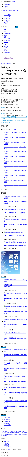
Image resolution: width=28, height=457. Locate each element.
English (5, 7)
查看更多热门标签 (8, 58)
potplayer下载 (9, 431)
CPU (2, 435)
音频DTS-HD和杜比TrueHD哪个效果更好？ (15, 381)
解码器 (5, 35)
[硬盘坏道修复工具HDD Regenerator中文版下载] (15, 321)
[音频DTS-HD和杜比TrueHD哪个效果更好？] (15, 378)
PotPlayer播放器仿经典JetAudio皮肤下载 (14, 213)
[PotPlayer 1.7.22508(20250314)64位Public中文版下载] (15, 134)
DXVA (16, 129)
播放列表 (7, 434)
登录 (13, 1)
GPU (5, 43)
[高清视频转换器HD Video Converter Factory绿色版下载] (15, 281)
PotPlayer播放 (7, 40)
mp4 (13, 129)
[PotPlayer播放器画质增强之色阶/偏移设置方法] (15, 389)
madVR (24, 432)
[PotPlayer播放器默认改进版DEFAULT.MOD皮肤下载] (15, 198)
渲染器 (5, 50)
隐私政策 (6, 445)
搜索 (16, 26)
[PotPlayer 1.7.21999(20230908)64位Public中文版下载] (15, 153)
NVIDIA (6, 42)
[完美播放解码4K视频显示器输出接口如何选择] (15, 351)
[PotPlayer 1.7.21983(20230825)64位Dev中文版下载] (15, 163)
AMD (5, 49)
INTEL (5, 47)
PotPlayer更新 (7, 63)
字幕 (5, 31)
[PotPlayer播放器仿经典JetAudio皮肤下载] (15, 209)
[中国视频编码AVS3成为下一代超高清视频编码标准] (15, 402)
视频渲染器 (7, 52)
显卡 (5, 30)
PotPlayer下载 (7, 18)
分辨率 (15, 434)
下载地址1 (3, 107)
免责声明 (6, 441)
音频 (6, 435)
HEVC (5, 44)
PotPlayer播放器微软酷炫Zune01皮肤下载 (15, 245)
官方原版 (6, 22)
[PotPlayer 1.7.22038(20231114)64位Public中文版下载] (15, 144)
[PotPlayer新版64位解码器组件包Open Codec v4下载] (15, 308)
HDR (13, 432)
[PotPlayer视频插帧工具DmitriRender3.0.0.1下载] (15, 334)
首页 (2, 63)
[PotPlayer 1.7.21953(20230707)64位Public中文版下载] (15, 172)
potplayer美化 (7, 38)
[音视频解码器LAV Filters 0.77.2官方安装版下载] (15, 295)
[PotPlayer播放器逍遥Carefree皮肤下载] (14, 232)
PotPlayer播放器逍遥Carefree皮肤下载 (14, 235)
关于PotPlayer (7, 446)
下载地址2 (3, 113)
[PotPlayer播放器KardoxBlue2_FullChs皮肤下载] (15, 221)
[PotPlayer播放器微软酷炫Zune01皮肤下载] (15, 242)
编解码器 (6, 23)
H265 (8, 432)
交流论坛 (6, 6)
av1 (11, 129)
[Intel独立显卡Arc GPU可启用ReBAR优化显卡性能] (15, 364)
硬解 (2, 431)
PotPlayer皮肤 (7, 16)
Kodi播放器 (7, 4)
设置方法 (6, 46)
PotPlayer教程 (7, 15)
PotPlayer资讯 (7, 20)
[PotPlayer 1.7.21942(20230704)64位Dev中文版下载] (15, 182)
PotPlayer (9, 449)
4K (18, 434)
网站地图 (6, 443)
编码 (5, 37)
